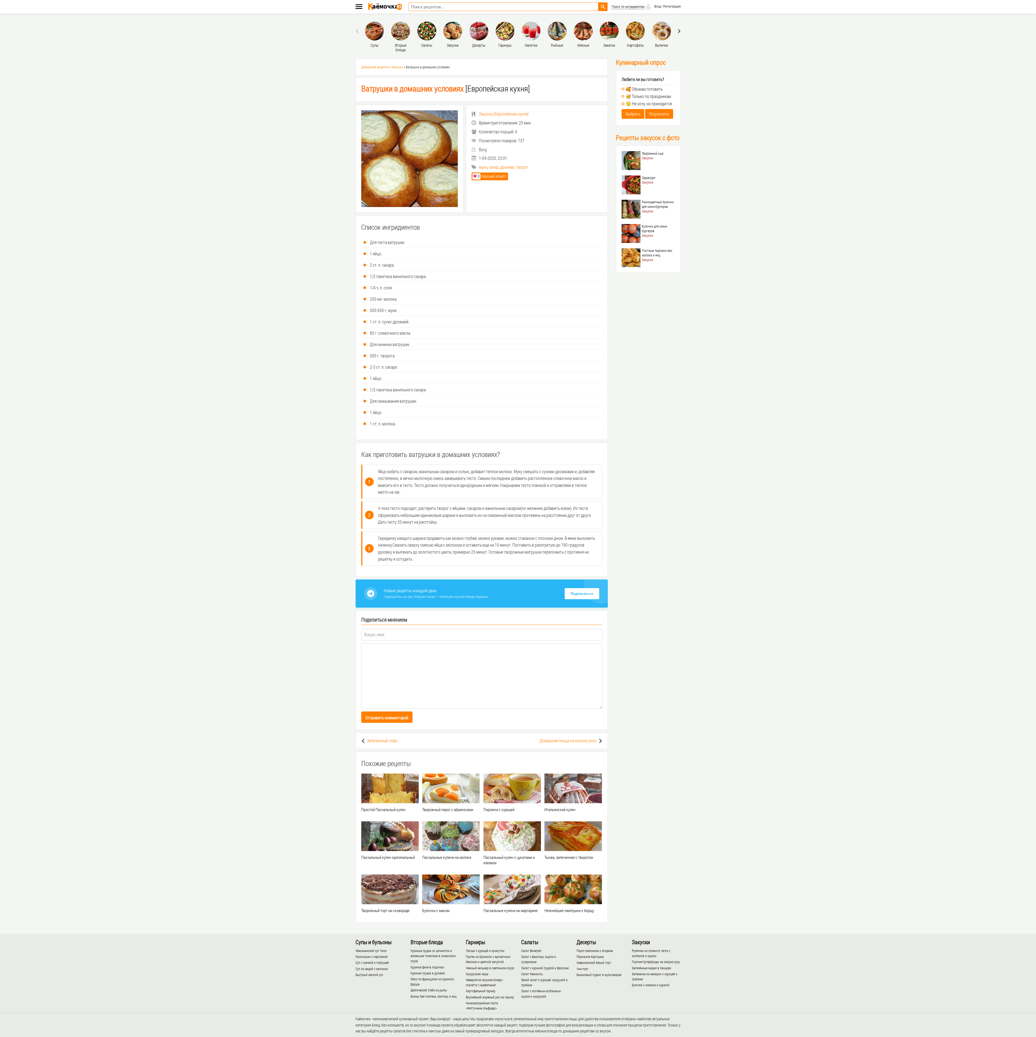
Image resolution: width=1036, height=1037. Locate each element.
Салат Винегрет (531, 950)
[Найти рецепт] (603, 6)
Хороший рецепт (492, 176)
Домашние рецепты (374, 67)
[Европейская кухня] (445, 88)
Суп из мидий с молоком (372, 969)
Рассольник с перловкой (372, 956)
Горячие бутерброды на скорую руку (656, 962)
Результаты (659, 114)
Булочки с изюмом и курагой (650, 985)
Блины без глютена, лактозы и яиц (433, 996)
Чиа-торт (582, 969)
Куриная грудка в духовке (428, 973)
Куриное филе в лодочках (427, 967)
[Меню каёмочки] (359, 7)
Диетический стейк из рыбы (429, 990)
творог (522, 167)
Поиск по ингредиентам (628, 6)
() (504, 114)
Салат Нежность (532, 974)
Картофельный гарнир (480, 991)
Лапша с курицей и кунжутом (485, 950)
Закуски (397, 67)
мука (483, 167)
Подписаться (582, 594)
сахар (494, 167)
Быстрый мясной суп (369, 974)
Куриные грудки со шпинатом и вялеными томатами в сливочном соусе (433, 955)
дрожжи (507, 167)
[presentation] (357, 31)
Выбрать (633, 114)
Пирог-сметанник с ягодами (595, 950)
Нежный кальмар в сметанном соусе (490, 968)
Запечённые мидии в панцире (651, 968)
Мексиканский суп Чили (371, 950)
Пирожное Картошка (590, 956)
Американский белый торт (594, 962)
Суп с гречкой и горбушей (372, 962)
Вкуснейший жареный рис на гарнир (490, 997)
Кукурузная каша (477, 974)
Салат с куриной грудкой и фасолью (545, 968)
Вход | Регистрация (667, 6)
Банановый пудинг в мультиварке (599, 974)
